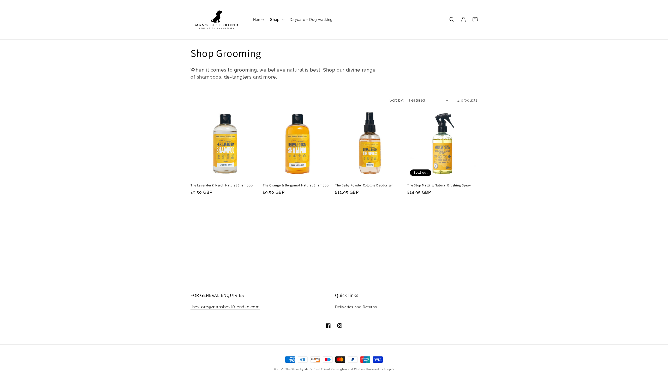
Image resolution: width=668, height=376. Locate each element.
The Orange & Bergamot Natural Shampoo (296, 185)
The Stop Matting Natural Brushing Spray (439, 185)
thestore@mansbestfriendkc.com (225, 306)
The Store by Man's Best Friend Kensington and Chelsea (325, 369)
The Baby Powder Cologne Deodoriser (364, 185)
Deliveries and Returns (356, 307)
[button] (277, 19)
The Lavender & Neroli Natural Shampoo (221, 185)
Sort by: (397, 100)
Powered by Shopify (380, 369)
